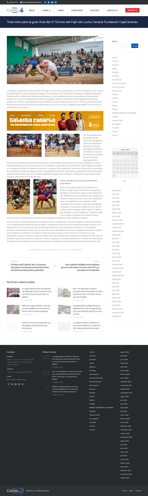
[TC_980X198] (55, 130)
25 (118, 172)
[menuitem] (31, 10)
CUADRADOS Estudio (42, 491)
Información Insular (55, 250)
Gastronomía (116, 80)
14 (129, 164)
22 (132, 168)
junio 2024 (115, 287)
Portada (115, 109)
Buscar (114, 41)
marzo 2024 (116, 298)
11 (118, 164)
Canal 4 (114, 57)
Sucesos (115, 131)
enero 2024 (116, 305)
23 (136, 168)
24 (114, 172)
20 (125, 168)
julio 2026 (115, 194)
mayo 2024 (116, 290)
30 (136, 172)
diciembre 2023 (117, 309)
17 (114, 168)
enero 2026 (116, 216)
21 (129, 168)
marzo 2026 (116, 209)
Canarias (39, 250)
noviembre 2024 (117, 268)
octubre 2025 (116, 227)
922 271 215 (14, 2)
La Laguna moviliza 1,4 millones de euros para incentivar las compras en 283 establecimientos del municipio (87, 325)
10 (114, 164)
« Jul (124, 181)
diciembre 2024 (117, 264)
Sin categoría (116, 124)
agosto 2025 (116, 235)
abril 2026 (115, 205)
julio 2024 (115, 283)
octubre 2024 (116, 272)
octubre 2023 (116, 316)
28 (129, 172)
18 (118, 168)
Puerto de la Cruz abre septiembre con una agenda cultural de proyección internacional (36, 325)
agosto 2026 (116, 190)
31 (114, 176)
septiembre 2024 (118, 275)
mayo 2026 (116, 201)
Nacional (115, 94)
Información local (118, 87)
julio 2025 (115, 238)
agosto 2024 (116, 279)
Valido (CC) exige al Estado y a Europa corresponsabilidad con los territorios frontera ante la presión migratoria (36, 308)
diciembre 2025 (117, 220)
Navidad (115, 98)
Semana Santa (117, 120)
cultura (114, 69)
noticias (65, 250)
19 (121, 168)
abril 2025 (115, 250)
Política (114, 106)
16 (136, 164)
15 (132, 164)
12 (121, 164)
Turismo (115, 135)
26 (121, 172)
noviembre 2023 (117, 312)
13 (125, 164)
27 (125, 172)
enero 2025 (116, 261)
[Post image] (13, 292)
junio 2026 (115, 198)
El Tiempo (115, 76)
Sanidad (115, 117)
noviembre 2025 (117, 224)
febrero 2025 (116, 257)
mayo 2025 (116, 246)
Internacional (116, 91)
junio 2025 (115, 242)
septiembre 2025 (118, 231)
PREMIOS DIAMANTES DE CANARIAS (124, 113)
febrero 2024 (116, 301)
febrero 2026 (116, 213)
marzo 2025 (116, 253)
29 (132, 172)
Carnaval (115, 65)
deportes (45, 250)
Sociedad (115, 128)
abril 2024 (115, 294)
